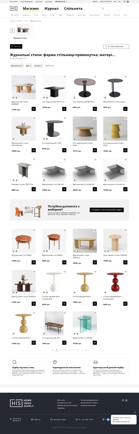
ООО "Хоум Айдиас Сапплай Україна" (74, 427)
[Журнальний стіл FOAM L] (24, 241)
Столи (36, 15)
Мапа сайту (61, 400)
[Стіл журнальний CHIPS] (54, 129)
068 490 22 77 (17, 421)
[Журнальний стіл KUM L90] (54, 170)
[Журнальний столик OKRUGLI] (85, 241)
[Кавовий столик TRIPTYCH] (24, 170)
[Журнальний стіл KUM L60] (115, 170)
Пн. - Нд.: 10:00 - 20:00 (86, 419)
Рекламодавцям (27, 2)
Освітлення (26, 15)
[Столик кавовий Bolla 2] (24, 323)
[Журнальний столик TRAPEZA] (24, 282)
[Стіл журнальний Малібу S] (85, 87)
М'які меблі (14, 15)
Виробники (61, 408)
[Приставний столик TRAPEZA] (115, 241)
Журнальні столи (20, 38)
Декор (44, 15)
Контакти (48, 2)
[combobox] (116, 46)
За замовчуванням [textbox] (115, 46)
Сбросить (49, 66)
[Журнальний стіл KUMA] (85, 323)
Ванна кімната (95, 15)
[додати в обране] (34, 76)
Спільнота (73, 8)
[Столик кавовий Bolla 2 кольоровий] (115, 282)
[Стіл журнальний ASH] (54, 323)
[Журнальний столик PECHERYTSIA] (24, 129)
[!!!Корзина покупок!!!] (128, 2)
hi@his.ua (37, 419)
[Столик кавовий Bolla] (85, 282)
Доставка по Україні (60, 419)
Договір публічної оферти (89, 403)
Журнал (51, 8)
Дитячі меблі (82, 15)
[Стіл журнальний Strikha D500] (115, 129)
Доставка (39, 2)
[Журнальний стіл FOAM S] (54, 241)
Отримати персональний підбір (106, 210)
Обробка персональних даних (67, 405)
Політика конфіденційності (89, 400)
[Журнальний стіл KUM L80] (85, 170)
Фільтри (18, 46)
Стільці (52, 15)
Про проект (14, 2)
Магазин (31, 8)
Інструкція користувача (88, 405)
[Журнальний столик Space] (115, 87)
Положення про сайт (64, 403)
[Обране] (124, 1)
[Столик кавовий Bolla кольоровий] (54, 282)
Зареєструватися (106, 1)
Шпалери (107, 15)
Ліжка (60, 15)
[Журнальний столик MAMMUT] (24, 87)
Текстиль (117, 15)
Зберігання (70, 15)
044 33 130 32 (17, 419)
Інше (125, 15)
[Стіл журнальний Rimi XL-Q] (54, 87)
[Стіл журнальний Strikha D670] (85, 129)
